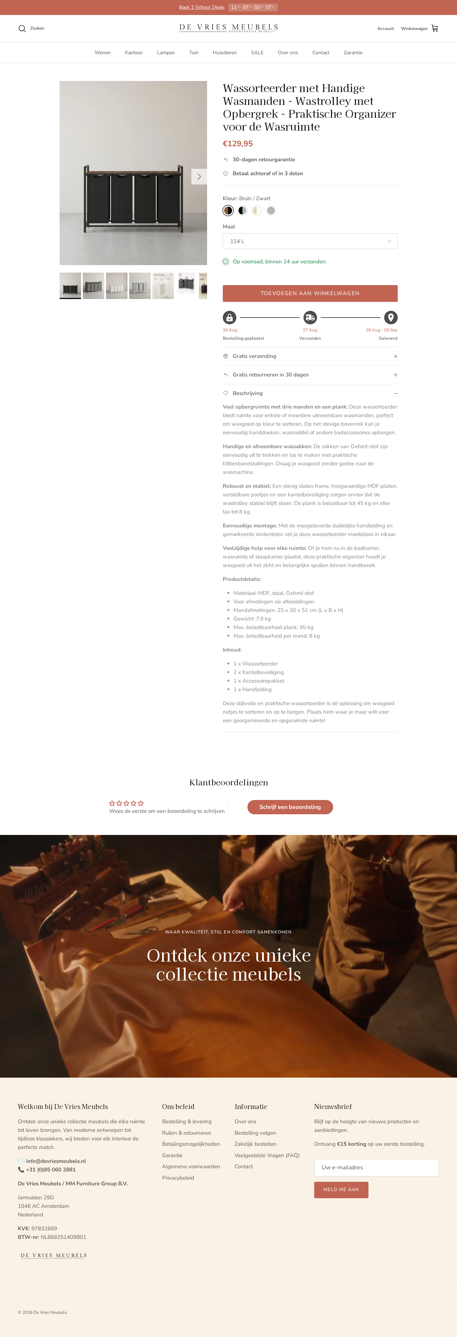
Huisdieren (225, 52)
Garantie (353, 52)
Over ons (288, 52)
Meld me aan (341, 1189)
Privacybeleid (178, 1177)
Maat (229, 226)
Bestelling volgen (255, 1132)
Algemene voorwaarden (191, 1166)
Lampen (166, 52)
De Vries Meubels (50, 1312)
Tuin (194, 52)
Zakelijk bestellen (256, 1144)
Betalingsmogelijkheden (191, 1144)
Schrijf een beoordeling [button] (290, 807)
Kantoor (134, 52)
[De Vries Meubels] (228, 28)
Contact (321, 52)
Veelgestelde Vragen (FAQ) (267, 1155)
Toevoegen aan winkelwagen (310, 293)
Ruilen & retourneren (186, 1132)
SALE (257, 52)
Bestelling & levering (187, 1121)
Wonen (103, 52)
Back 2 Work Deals (202, 7)
